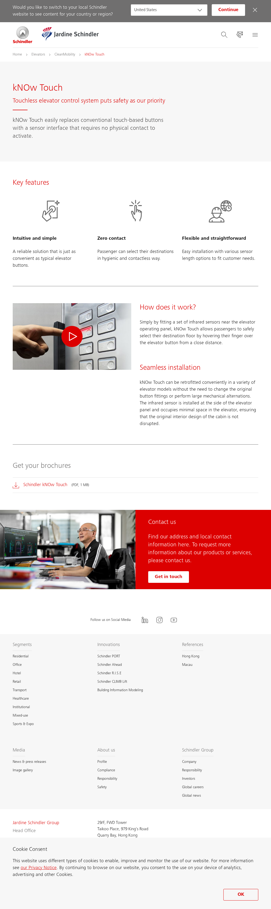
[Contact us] (239, 34)
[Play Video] (72, 336)
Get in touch (168, 577)
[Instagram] (159, 619)
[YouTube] (173, 619)
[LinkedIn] (144, 619)
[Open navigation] (254, 34)
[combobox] (169, 10)
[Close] (254, 10)
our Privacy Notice (39, 868)
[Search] (224, 34)
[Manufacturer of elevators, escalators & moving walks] (23, 34)
